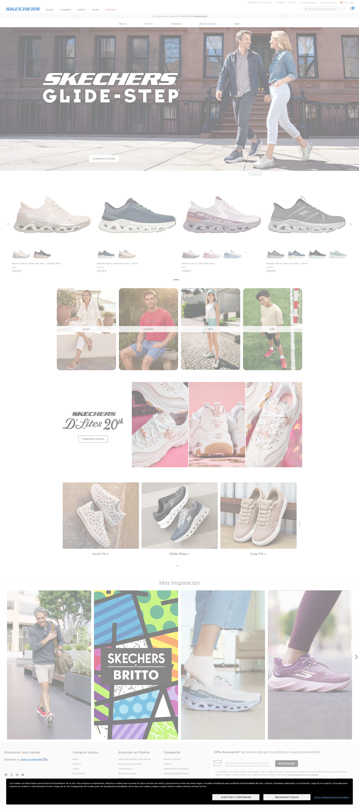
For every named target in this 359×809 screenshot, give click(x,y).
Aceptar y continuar (236, 797)
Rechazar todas (287, 797)
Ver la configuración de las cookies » (332, 797)
